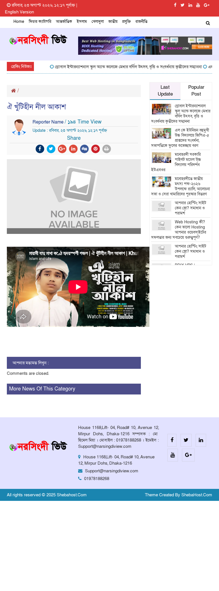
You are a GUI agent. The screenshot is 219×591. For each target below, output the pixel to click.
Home (18, 21)
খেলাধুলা (98, 21)
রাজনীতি (141, 21)
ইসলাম (82, 21)
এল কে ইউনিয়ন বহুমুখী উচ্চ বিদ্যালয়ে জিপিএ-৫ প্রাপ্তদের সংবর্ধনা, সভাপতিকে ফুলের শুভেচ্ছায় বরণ (180, 137)
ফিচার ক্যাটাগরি (40, 21)
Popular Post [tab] (196, 91)
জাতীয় (112, 21)
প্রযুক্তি (126, 21)
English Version (19, 12)
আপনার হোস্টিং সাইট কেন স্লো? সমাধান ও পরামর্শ (190, 208)
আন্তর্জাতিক (64, 21)
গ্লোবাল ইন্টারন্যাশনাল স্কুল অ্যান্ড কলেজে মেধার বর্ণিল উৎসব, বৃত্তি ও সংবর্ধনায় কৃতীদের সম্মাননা (123, 67)
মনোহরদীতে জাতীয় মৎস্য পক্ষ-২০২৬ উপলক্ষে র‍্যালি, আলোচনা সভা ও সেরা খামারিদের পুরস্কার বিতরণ (180, 186)
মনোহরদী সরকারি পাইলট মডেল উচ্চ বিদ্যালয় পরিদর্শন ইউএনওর (176, 162)
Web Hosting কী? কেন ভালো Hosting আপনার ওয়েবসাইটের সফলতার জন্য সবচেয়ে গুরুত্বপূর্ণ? (178, 229)
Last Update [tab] (165, 91)
